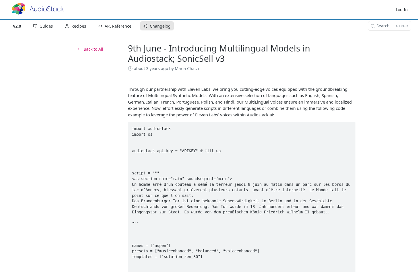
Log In (402, 9)
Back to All (93, 49)
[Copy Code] (348, 127)
